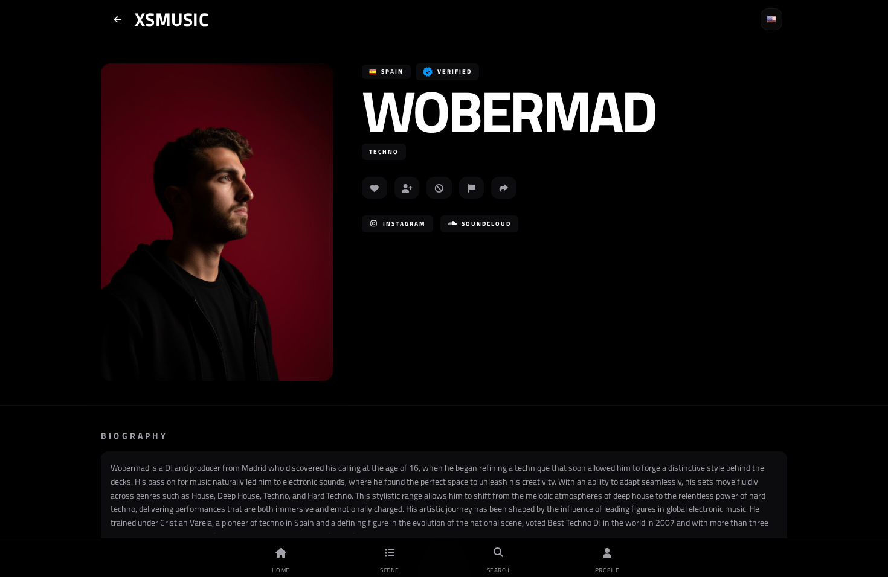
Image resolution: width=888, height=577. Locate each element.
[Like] (374, 188)
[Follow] (407, 188)
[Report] (471, 188)
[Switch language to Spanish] (771, 19)
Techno (384, 151)
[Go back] (118, 19)
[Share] (503, 188)
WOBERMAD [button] (508, 111)
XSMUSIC (171, 19)
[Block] (439, 188)
